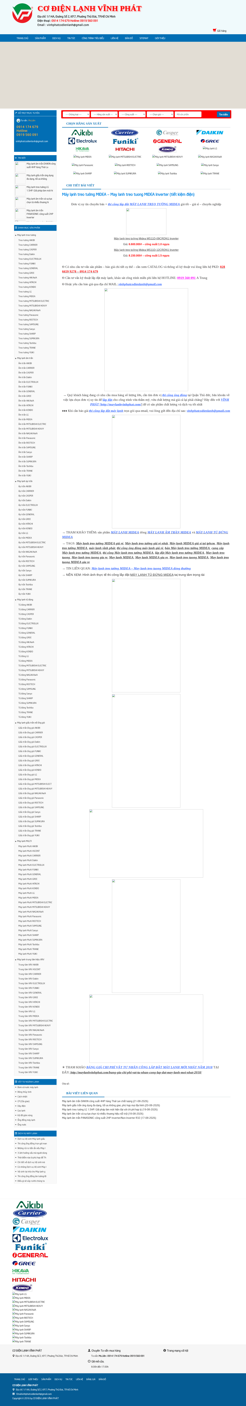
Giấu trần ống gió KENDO (29, 769)
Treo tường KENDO (27, 286)
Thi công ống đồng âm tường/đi (32, 1176)
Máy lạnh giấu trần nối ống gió (31, 722)
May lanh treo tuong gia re (89, 557)
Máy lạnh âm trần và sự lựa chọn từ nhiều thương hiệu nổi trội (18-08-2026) (102, 1113)
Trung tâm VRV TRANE (28, 1067)
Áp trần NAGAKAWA (27, 551)
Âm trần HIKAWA (26, 400)
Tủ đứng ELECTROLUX (28, 623)
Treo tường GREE (26, 272)
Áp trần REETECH (26, 560)
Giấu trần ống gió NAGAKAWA (32, 793)
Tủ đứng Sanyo (25, 693)
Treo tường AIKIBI (26, 239)
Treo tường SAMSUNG (28, 324)
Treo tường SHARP (27, 333)
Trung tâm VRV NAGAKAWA (31, 1029)
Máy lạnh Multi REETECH (29, 920)
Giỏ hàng (221, 30)
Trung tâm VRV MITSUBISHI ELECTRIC (35, 1020)
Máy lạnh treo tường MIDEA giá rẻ (99, 543)
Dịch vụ (56, 38)
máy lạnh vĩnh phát (102, 548)
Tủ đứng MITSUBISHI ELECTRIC (32, 665)
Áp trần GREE (24, 518)
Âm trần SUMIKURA (27, 461)
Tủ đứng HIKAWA (26, 641)
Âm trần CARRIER (26, 367)
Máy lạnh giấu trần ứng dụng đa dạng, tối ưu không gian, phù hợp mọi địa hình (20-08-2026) (111, 1105)
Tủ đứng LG (23, 655)
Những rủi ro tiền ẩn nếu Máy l (31, 1147)
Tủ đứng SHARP (25, 698)
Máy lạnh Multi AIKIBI (28, 846)
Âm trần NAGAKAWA (27, 433)
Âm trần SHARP (25, 456)
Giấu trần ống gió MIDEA (29, 779)
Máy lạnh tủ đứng (25, 599)
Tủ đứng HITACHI (25, 646)
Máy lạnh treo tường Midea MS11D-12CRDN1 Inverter (146, 250)
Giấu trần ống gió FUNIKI (29, 751)
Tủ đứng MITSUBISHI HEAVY (31, 670)
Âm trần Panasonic (26, 437)
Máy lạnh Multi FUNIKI (28, 869)
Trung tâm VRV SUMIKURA (30, 1057)
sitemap (144, 38)
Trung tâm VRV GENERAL (30, 992)
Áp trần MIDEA (25, 537)
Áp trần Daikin (24, 500)
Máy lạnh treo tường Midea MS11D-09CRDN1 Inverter (146, 238)
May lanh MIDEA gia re (151, 557)
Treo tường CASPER (27, 249)
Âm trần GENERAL (26, 391)
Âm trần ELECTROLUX (28, 381)
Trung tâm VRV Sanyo (28, 1048)
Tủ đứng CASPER (26, 613)
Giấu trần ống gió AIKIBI (29, 727)
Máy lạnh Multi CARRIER (29, 855)
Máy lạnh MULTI (24, 840)
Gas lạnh (21, 1110)
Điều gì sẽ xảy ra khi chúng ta (31, 1180)
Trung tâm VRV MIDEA (28, 1015)
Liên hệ (114, 38)
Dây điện (22, 1105)
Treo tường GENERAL (28, 268)
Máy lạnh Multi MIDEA (28, 897)
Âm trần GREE (24, 395)
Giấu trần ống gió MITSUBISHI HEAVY (35, 788)
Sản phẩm (40, 38)
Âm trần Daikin (25, 377)
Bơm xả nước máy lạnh (28, 1087)
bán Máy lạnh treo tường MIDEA (187, 548)
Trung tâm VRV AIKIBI (28, 964)
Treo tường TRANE (27, 347)
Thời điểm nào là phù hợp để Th (32, 1157)
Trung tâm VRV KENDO (28, 1006)
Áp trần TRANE (25, 589)
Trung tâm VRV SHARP (28, 1053)
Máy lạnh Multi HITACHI (28, 883)
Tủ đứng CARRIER (26, 609)
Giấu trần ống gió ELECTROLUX (32, 746)
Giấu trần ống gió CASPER (30, 736)
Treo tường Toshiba (27, 342)
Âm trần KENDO (25, 409)
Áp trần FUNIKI (25, 509)
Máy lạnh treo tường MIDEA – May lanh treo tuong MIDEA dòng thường (141, 568)
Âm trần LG (23, 414)
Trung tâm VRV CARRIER (29, 973)
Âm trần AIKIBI (25, 363)
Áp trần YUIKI (24, 593)
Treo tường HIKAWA (27, 277)
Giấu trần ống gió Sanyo (29, 811)
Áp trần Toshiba (25, 584)
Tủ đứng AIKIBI (25, 604)
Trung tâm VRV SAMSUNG (30, 1043)
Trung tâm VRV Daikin (28, 978)
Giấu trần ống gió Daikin (29, 741)
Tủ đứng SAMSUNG (27, 688)
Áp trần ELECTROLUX (28, 504)
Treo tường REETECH (28, 319)
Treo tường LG (25, 291)
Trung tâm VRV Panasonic (30, 1034)
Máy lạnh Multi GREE (27, 878)
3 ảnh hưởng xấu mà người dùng (32, 1152)
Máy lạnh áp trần (24, 480)
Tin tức (71, 38)
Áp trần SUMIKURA (27, 579)
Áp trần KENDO (25, 528)
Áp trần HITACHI (25, 523)
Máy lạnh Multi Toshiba (28, 944)
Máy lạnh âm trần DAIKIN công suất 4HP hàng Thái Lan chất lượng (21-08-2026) (105, 1101)
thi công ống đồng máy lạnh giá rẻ (140, 548)
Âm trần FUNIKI (25, 386)
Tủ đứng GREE (24, 637)
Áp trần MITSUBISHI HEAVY (30, 546)
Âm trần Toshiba (25, 465)
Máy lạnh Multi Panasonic (30, 916)
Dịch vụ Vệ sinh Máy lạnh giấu (31, 1138)
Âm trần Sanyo (25, 451)
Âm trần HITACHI (25, 405)
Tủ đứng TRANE (25, 712)
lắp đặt (107, 399)
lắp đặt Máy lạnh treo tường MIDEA (179, 552)
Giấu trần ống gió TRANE (29, 830)
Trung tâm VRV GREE (28, 997)
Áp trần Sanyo (24, 570)
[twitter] (184, 1359)
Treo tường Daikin (26, 254)
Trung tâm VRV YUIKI (28, 1071)
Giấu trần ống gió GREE (29, 760)
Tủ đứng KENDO (25, 651)
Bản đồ (129, 38)
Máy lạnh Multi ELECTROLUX (31, 864)
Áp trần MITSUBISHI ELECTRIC (32, 542)
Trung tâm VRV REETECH (30, 1039)
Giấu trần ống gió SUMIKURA (31, 821)
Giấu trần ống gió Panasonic (31, 797)
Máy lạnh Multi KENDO (28, 888)
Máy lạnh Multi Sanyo (28, 930)
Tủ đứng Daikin (25, 618)
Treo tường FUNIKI (26, 263)
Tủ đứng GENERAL (26, 632)
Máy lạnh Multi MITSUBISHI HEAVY (34, 906)
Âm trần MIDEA (25, 419)
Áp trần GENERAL (26, 514)
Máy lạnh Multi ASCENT (29, 850)
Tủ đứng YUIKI (24, 716)
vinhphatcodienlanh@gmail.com (208, 410)
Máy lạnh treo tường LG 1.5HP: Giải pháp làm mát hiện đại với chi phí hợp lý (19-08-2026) (109, 1109)
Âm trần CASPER (26, 372)
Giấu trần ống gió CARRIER (30, 732)
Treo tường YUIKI (26, 352)
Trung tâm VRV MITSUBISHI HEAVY (34, 1025)
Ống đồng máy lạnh (26, 1119)
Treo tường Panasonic (28, 314)
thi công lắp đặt (118, 204)
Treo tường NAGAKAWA (29, 310)
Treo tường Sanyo (26, 328)
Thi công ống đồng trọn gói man (32, 1143)
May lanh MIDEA (121, 557)
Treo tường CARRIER (27, 244)
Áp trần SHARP (25, 574)
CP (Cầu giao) (23, 1101)
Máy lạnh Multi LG (26, 892)
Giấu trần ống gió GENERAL (30, 755)
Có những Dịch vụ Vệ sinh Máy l (32, 1166)
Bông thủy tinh (24, 1091)
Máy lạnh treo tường (26, 234)
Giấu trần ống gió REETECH (30, 802)
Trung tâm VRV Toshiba (29, 1062)
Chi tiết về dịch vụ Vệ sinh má (31, 1162)
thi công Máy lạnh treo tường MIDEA (128, 552)
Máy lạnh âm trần (25, 357)
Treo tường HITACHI (27, 282)
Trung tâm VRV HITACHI (29, 1001)
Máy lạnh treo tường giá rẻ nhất (146, 543)
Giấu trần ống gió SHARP (29, 816)
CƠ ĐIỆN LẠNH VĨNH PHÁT (46, 1398)
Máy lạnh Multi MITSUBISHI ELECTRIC (35, 902)
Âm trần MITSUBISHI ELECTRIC (32, 423)
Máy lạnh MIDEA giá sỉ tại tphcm (192, 543)
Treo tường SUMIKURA (28, 338)
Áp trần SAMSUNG (26, 565)
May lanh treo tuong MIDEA (189, 557)
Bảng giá (90, 1379)
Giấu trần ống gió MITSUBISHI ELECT (35, 783)
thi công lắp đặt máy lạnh (106, 410)
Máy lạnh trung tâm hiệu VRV (30, 959)
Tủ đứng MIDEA (25, 660)
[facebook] (18, 148)
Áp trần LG (23, 532)
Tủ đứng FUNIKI (25, 627)
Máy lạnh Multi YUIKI (27, 953)
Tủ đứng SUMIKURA (27, 702)
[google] (177, 1359)
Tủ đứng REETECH (26, 684)
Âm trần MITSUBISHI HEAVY (31, 428)
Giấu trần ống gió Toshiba (30, 825)
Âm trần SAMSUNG (27, 447)
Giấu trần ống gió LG (27, 774)
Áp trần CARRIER (26, 490)
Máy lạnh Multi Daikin (28, 860)
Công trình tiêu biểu (93, 38)
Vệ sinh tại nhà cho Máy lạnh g (31, 1171)
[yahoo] (24, 148)
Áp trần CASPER (25, 495)
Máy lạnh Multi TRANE (28, 948)
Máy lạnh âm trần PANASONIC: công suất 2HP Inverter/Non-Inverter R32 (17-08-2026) (109, 1117)
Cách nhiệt (22, 1096)
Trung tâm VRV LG (26, 1011)
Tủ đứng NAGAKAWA (28, 674)
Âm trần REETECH (26, 442)
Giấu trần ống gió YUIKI (28, 835)
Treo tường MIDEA (26, 296)
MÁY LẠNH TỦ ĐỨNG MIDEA (152, 574)
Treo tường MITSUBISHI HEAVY (32, 305)
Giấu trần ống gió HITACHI (30, 765)
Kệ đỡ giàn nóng (25, 1115)
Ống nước (22, 1124)
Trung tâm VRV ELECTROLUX (31, 983)
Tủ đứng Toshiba (25, 707)
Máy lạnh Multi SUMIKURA (30, 939)
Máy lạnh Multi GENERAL (29, 874)
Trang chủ (22, 38)
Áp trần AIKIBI (24, 486)
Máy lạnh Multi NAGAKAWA (31, 911)
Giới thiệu (160, 38)
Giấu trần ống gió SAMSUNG (31, 807)
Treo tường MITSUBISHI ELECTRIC (33, 300)
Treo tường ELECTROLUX (29, 258)
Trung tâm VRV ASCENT (29, 969)
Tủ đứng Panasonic (27, 679)
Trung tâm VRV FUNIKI (28, 987)
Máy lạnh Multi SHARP (28, 934)
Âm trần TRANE (25, 470)
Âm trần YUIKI (24, 475)
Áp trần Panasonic (26, 556)
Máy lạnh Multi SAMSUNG (30, 925)
